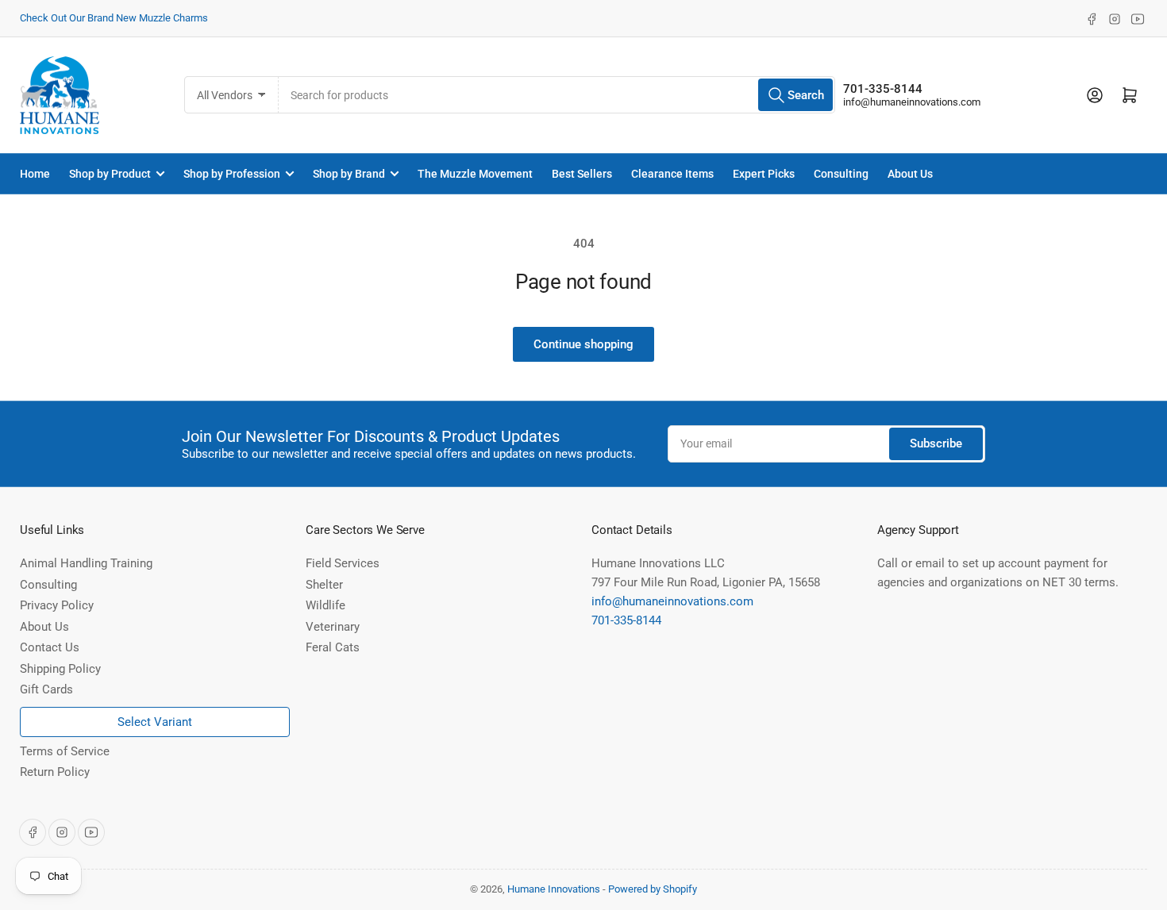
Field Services (342, 563)
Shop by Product (110, 173)
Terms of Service (65, 751)
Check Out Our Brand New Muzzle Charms (114, 18)
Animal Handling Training (86, 563)
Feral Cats (333, 647)
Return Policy (55, 772)
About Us (910, 173)
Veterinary (333, 627)
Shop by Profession (231, 173)
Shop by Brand (349, 173)
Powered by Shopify (652, 889)
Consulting (841, 173)
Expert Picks (764, 173)
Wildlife (325, 605)
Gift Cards (46, 689)
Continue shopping (583, 344)
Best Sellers (582, 173)
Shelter (324, 585)
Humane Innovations (553, 889)
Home (35, 173)
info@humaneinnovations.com (911, 102)
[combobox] (557, 94)
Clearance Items (672, 173)
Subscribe (936, 443)
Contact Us (49, 647)
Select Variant (154, 722)
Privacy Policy (57, 605)
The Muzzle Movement (475, 173)
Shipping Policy (60, 669)
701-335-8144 (882, 89)
